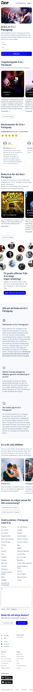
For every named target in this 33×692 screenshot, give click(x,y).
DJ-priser (3, 665)
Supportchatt (20, 656)
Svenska (6, 635)
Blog (2, 654)
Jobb (17, 663)
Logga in (29, 3)
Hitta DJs (3, 656)
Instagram (6, 646)
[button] (8, 116)
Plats (3, 42)
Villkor (17, 689)
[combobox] (9, 44)
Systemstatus (20, 658)
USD (3, 638)
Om (17, 661)
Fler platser (19, 637)
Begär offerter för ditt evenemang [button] (15, 293)
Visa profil (4, 111)
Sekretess (24, 689)
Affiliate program (5, 668)
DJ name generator (6, 661)
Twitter (6, 641)
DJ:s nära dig (4, 663)
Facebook (6, 644)
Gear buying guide (6, 658)
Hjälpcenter (19, 654)
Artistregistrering (20, 3)
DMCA (31, 689)
